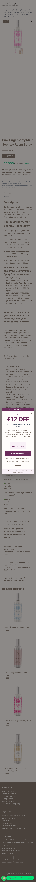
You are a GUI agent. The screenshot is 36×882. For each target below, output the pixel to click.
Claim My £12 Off (18, 453)
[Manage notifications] (4, 877)
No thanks (18, 465)
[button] (20, 878)
